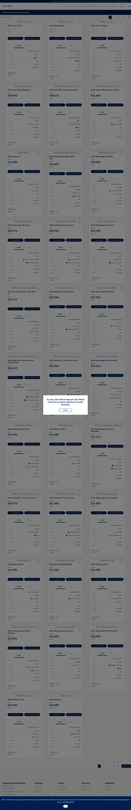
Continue (65, 410)
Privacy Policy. (69, 802)
